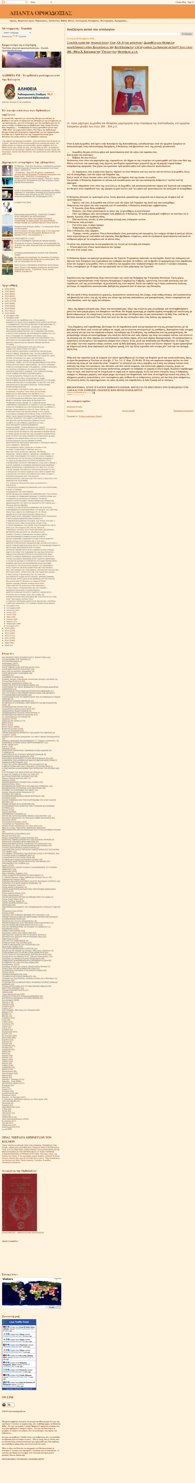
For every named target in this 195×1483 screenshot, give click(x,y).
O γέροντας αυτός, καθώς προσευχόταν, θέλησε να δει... (27, 523)
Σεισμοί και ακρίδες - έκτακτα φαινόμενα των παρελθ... (26, 427)
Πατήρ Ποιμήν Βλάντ (10, 899)
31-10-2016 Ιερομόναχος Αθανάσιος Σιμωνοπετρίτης (25, 398)
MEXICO (5, 1069)
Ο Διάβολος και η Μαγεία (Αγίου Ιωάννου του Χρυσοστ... (26, 438)
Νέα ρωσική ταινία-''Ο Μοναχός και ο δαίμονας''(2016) (26, 581)
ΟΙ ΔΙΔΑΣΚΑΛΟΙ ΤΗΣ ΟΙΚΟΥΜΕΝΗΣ (20, 492)
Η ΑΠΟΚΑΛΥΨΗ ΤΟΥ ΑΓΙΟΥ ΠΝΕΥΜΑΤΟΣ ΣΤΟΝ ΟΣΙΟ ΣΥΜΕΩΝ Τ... (32, 463)
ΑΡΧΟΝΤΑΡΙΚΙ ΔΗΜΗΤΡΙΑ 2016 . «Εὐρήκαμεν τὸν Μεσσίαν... (28, 327)
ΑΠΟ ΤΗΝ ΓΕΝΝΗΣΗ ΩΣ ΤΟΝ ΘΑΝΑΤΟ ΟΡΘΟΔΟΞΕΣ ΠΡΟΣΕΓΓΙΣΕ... (33, 570)
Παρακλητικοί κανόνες (11, 879)
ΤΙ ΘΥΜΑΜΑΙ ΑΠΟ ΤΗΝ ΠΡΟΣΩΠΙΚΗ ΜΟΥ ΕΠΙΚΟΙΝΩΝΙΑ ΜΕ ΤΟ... (31, 324)
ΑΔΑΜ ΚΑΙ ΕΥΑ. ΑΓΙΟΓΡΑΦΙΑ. (17, 481)
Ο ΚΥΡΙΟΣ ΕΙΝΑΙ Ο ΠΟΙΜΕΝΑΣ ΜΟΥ (17, 855)
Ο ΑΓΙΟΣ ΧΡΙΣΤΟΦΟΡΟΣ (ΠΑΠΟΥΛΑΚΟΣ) (19, 848)
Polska (5, 1089)
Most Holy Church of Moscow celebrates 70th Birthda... (26, 452)
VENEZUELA (7, 1117)
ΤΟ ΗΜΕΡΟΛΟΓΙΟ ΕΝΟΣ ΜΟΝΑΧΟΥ (17, 976)
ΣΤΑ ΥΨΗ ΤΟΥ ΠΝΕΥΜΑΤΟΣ (13, 941)
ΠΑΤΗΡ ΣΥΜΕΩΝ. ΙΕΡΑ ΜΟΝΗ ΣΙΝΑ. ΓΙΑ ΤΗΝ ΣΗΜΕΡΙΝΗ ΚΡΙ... (30, 353)
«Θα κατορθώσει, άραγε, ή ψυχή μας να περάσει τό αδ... (26, 447)
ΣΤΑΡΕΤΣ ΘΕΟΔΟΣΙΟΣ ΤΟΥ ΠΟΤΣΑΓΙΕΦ (19, 945)
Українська (6, 1125)
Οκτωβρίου (11, 606)
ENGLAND (6, 1038)
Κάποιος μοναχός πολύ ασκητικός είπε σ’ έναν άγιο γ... (26, 541)
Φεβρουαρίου (12, 624)
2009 (7, 643)
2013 (7, 633)
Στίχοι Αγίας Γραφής (10, 947)
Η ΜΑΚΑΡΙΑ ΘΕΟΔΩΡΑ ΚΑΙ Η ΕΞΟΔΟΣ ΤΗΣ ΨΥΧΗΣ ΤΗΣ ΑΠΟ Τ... (31, 521)
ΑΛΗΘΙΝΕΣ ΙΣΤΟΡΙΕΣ (11, 677)
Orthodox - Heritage (10, 1079)
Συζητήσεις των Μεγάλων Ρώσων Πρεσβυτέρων (21, 959)
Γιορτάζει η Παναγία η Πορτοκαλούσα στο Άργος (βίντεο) (26, 534)
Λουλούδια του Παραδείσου (13, 824)
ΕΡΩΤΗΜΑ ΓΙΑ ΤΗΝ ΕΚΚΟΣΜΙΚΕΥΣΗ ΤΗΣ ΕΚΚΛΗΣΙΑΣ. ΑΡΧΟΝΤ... (31, 340)
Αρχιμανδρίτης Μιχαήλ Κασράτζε (15, 711)
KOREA (5, 1065)
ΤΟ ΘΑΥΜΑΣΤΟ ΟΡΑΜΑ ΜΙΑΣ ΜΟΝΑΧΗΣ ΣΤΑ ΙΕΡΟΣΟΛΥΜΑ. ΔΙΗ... (31, 496)
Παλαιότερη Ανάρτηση (183, 411)
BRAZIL (5, 1016)
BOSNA (5, 1014)
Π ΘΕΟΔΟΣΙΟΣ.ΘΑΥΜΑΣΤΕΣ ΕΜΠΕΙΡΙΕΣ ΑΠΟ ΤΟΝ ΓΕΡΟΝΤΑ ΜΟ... (32, 487)
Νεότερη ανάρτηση (75, 411)
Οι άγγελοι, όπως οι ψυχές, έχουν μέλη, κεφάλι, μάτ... (26, 594)
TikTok (4, 1111)
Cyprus (5, 1026)
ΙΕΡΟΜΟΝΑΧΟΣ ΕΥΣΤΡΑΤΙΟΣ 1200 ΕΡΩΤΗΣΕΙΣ (22, 788)
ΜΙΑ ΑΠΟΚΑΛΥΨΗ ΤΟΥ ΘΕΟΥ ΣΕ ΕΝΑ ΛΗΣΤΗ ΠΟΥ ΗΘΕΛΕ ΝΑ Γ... (31, 503)
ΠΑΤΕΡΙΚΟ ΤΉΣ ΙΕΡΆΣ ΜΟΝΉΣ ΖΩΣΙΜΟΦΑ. (20, 883)
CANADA (6, 1018)
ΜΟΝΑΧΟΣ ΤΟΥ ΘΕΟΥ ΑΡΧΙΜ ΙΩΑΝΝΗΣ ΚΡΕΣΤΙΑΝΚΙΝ (25, 846)
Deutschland (7, 1032)
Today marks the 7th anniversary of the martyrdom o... (26, 585)
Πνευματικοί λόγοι (79, 394)
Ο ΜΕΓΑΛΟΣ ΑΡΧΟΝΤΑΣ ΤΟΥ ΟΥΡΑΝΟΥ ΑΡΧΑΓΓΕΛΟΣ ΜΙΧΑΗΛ (30, 603)
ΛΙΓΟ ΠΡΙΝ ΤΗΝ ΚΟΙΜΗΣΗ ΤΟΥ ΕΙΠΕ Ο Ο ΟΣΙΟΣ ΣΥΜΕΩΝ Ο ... (30, 456)
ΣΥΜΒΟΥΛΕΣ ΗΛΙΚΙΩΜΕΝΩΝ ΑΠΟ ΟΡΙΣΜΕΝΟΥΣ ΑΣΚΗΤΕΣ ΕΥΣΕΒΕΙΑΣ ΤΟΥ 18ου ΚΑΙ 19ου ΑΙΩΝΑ (26, 961)
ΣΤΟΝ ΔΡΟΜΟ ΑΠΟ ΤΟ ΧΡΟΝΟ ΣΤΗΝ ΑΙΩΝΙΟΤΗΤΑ (23, 953)
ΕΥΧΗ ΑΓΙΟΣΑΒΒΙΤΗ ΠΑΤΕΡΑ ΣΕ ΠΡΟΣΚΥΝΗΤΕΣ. (35, 241)
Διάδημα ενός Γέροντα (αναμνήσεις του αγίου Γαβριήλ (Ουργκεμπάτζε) (31, 737)
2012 (7, 636)
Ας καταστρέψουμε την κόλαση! (15, 717)
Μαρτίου (10, 621)
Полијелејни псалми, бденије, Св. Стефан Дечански (26, 403)
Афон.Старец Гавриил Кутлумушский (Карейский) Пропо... (28, 416)
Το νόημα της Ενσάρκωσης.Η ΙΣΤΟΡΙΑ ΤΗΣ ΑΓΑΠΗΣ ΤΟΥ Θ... (29, 460)
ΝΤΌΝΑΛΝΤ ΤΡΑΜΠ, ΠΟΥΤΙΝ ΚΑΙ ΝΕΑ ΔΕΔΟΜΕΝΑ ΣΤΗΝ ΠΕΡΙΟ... (31, 362)
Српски (5, 1123)
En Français (7, 1036)
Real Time (18, 1389)
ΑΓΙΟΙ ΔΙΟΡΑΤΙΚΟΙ (9, 665)
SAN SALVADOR (9, 1101)
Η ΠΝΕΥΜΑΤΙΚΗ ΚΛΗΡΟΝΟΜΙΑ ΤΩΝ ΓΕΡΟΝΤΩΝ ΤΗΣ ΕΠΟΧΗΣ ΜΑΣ (30, 768)
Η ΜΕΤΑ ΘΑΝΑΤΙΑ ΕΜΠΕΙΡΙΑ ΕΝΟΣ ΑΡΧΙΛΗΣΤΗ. (24, 519)
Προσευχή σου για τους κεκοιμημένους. (18, 921)
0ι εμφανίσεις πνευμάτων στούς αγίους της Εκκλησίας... (26, 391)
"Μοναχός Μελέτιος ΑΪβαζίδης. (17, 505)
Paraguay (6, 1085)
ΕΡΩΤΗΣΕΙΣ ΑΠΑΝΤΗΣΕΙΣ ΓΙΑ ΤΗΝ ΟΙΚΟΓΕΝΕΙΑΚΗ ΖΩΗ (25, 758)
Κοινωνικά (6, 820)
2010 (7, 640)
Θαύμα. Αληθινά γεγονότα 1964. (15, 778)
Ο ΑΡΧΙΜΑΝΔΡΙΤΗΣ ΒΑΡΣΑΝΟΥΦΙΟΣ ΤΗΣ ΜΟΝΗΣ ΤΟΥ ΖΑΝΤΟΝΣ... (32, 510)
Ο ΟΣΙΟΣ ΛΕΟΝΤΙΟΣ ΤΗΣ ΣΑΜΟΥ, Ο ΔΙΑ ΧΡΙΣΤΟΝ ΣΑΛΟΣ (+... (30, 418)
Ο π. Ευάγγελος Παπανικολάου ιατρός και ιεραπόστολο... (27, 483)
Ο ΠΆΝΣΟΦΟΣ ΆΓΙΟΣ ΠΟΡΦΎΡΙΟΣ (16, 857)
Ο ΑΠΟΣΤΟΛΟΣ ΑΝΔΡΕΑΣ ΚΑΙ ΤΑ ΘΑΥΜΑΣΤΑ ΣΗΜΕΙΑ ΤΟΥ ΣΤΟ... (31, 333)
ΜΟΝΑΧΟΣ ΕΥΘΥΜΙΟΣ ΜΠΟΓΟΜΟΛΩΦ (18, 842)
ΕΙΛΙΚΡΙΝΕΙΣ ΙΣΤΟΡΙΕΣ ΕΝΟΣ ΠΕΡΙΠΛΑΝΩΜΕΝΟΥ (23, 743)
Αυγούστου (10, 610)
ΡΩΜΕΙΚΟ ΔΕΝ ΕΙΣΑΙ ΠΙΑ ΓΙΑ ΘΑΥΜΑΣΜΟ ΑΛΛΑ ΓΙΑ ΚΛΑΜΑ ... (29, 563)
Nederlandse (7, 1071)
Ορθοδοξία (6, 871)
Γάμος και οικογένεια (10, 731)
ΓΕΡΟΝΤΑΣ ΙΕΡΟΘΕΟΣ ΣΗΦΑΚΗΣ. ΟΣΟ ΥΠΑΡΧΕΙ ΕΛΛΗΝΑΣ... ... (31, 371)
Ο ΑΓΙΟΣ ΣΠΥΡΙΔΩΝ (13, 490)
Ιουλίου (9, 612)
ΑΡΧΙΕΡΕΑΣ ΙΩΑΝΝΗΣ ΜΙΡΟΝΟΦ (16, 701)
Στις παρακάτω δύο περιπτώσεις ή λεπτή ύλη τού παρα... (27, 329)
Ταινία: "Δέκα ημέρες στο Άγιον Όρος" (20, 599)
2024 (7, 294)
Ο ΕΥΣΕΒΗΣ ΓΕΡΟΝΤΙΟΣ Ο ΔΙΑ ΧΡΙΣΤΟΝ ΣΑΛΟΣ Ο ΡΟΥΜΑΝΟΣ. (28, 854)
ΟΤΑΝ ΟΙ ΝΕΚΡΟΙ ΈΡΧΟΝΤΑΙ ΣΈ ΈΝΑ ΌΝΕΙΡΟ (21, 875)
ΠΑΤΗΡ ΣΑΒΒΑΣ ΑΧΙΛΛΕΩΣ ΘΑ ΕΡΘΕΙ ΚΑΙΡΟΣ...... (25, 373)
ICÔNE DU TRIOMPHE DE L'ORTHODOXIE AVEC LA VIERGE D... (31, 407)
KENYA (5, 1064)
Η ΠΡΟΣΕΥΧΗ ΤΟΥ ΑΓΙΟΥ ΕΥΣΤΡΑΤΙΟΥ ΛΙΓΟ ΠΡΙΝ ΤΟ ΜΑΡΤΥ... (30, 474)
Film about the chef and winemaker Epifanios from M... (26, 420)
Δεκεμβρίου (10, 316)
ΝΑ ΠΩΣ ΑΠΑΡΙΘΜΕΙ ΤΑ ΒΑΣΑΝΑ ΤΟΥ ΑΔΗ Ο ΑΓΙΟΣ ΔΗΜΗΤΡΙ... (30, 539)
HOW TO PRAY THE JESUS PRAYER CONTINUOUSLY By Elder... (31, 436)
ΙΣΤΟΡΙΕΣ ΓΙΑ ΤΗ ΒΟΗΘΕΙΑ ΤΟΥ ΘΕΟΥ (18, 790)
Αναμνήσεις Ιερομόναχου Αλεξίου (15, 683)
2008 (7, 645)
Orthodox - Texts (8, 1081)
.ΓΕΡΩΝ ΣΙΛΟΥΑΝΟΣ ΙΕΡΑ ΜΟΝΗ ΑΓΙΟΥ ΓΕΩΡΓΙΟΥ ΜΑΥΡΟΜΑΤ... (31, 559)
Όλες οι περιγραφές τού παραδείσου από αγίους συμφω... (27, 336)
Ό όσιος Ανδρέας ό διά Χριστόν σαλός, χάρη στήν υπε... (26, 389)
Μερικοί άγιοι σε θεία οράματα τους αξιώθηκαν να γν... (26, 394)
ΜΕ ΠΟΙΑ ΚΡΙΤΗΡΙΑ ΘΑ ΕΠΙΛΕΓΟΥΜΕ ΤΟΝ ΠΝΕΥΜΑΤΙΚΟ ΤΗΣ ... (31, 338)
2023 (7, 296)
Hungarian (6, 1050)
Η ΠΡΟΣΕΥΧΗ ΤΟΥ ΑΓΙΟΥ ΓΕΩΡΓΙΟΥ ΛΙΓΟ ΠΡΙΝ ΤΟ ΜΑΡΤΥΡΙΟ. (30, 472)
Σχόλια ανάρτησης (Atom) (90, 416)
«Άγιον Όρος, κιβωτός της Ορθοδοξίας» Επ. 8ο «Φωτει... (27, 512)
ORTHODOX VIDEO (10, 1083)
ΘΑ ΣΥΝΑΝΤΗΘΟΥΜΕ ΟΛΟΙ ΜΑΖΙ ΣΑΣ (18, 776)
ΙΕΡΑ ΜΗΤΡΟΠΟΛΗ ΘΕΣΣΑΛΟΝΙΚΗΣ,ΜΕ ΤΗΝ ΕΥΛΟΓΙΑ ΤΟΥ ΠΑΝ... (32, 597)
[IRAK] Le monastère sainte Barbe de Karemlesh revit (26, 400)
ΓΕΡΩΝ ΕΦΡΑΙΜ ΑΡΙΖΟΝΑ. (16, 387)
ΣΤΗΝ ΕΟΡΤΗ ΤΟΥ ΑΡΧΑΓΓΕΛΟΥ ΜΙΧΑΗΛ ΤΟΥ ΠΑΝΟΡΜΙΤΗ (29, 565)
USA (4, 1115)
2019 (7, 306)
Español (5, 1040)
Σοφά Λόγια (6, 939)
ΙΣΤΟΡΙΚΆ (6, 798)
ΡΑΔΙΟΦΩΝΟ (7, 929)
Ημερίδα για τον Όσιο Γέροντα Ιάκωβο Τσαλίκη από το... (26, 514)
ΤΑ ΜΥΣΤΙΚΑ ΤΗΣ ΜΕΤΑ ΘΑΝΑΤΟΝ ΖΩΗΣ (19, 968)
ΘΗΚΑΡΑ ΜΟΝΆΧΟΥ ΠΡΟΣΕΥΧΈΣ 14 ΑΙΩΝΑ (20, 782)
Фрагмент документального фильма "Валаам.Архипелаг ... (28, 342)
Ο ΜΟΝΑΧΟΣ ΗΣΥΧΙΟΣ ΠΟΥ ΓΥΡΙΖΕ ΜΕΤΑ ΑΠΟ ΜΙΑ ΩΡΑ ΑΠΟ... (30, 530)
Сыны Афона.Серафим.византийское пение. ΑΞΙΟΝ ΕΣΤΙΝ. (29, 414)
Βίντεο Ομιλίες (8, 727)
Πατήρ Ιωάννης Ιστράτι (11, 893)
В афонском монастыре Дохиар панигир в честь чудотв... (28, 411)
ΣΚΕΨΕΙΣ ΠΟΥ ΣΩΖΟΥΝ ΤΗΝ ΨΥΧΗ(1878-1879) (22, 935)
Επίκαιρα (5, 749)
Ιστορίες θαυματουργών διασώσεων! (17, 792)
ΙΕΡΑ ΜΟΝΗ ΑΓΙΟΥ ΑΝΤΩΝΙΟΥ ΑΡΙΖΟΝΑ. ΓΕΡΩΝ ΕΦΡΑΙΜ (28, 385)
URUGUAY (6, 1113)
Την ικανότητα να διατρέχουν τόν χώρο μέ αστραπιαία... (26, 369)
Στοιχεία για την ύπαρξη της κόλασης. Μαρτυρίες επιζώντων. (26, 951)
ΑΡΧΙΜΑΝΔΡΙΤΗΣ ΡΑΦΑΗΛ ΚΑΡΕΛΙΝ (17, 715)
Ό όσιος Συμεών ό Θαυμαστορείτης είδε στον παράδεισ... (27, 588)
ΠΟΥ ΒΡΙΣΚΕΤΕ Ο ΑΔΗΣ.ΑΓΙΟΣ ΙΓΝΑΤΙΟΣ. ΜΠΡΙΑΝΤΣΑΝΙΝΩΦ (30, 577)
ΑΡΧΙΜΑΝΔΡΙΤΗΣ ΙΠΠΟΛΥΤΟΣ (14, 707)
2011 (7, 638)
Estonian (5, 1042)
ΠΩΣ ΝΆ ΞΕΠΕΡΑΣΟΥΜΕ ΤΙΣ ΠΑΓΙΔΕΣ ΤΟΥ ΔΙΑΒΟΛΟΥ (25, 927)
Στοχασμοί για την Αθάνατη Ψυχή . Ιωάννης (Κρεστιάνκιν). (25, 957)
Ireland (5, 1056)
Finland (5, 1044)
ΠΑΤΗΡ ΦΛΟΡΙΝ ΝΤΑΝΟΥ (13, 903)
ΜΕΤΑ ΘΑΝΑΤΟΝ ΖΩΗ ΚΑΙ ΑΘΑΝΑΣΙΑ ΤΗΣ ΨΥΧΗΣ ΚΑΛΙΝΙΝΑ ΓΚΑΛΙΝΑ (31, 830)
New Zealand (7, 1073)
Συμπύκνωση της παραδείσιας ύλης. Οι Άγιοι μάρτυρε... (26, 320)
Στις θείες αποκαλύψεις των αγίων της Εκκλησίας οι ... (26, 358)
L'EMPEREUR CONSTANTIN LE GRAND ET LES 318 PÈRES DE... (31, 405)
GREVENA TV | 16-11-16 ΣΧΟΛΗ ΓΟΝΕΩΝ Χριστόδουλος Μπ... (29, 396)
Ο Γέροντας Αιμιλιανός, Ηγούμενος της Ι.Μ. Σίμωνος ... (26, 376)
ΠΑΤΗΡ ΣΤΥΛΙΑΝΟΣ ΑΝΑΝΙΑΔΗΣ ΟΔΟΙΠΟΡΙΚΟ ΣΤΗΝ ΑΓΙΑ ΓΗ (30, 556)
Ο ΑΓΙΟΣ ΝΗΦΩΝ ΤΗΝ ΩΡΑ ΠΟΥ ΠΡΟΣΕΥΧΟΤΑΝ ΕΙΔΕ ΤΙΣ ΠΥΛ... (31, 469)
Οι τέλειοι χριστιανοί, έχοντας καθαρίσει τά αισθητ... (24, 441)
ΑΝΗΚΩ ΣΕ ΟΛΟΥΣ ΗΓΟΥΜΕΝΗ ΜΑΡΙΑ (18, 685)
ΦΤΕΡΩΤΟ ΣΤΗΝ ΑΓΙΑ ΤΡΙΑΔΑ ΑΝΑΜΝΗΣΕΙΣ (20, 996)
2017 (7, 311)
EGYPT (5, 1034)
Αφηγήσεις (6, 719)
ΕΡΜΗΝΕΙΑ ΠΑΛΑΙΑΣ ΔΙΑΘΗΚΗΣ (15, 756)
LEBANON (6, 1067)
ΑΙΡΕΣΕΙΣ (6, 675)
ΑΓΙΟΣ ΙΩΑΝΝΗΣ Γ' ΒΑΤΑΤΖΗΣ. (18, 445)
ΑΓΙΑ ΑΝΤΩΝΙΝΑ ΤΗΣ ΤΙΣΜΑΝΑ (15, 659)
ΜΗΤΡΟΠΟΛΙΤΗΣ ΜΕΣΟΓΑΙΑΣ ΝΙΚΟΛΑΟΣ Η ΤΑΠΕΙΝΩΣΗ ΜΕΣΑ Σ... (32, 443)
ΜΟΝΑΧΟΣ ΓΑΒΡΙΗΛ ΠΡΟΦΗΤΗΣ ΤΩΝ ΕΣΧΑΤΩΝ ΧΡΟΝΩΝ (26, 840)
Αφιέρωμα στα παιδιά (10, 721)
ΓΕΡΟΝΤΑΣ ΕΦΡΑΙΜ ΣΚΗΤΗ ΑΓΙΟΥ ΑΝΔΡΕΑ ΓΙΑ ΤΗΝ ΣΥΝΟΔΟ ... (31, 550)
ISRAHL (5, 1058)
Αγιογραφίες (7, 663)
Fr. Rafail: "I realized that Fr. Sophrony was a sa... (24, 449)
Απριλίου (9, 619)
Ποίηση (5, 913)
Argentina (6, 1004)
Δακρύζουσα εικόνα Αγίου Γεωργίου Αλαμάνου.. (23, 590)
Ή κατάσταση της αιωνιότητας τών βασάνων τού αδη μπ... (27, 498)
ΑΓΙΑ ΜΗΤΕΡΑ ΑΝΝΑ (10, 661)
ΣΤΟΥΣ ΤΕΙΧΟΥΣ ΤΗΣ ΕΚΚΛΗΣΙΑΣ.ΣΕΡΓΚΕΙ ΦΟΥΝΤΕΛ (25, 955)
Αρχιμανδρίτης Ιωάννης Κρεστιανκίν (16, 709)
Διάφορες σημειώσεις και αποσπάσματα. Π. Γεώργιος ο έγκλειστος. (29, 741)
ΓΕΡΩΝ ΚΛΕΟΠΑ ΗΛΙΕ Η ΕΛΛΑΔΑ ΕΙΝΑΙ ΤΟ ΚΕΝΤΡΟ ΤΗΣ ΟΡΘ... (31, 382)
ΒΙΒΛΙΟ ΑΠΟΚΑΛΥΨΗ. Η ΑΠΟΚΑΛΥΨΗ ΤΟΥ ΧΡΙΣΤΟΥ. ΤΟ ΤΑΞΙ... (30, 467)
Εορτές (5, 747)
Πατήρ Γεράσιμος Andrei (12, 885)
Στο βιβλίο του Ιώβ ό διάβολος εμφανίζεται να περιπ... (25, 423)
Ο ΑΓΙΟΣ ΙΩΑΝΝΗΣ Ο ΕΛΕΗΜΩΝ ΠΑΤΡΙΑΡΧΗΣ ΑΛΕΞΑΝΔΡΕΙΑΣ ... (31, 465)
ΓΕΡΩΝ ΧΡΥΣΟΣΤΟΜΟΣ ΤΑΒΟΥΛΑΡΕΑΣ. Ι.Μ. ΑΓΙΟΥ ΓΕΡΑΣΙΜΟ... (31, 365)
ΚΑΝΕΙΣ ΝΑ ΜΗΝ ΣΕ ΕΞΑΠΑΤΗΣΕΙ (16, 804)
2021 (7, 301)
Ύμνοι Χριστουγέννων (11, 994)
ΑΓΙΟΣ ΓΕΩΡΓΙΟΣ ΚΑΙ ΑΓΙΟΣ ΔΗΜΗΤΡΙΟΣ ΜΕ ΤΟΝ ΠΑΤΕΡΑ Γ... (30, 568)
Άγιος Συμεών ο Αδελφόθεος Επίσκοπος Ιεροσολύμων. (36, 265)
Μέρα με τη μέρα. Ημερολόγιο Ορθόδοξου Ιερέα (21, 828)
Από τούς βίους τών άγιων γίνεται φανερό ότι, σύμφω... (26, 378)
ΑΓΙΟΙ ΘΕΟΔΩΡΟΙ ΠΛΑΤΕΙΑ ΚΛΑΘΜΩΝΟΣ (22, 425)
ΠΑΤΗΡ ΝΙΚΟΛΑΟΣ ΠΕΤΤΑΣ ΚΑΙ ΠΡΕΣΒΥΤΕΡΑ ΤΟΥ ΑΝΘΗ (26, 897)
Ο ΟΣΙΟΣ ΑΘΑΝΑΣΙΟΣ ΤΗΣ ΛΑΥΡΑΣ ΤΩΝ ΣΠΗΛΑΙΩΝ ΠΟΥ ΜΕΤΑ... (31, 525)
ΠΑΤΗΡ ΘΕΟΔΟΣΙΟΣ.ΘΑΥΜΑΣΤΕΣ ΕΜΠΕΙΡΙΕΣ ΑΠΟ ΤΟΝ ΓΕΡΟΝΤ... (32, 494)
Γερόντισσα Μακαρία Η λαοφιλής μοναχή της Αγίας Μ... (26, 536)
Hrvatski (5, 1048)
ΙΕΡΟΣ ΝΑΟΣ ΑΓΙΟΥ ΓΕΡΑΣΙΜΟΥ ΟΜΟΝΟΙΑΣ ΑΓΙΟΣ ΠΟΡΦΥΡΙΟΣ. (31, 516)
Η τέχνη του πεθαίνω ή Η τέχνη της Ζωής (18, 774)
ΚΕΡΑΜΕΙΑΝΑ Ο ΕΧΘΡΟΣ (12, 814)
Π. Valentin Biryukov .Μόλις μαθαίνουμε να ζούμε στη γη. (25, 877)
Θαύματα (5, 780)
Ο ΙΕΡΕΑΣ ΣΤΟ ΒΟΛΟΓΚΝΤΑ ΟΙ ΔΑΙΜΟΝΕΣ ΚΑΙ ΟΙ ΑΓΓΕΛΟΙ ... (30, 507)
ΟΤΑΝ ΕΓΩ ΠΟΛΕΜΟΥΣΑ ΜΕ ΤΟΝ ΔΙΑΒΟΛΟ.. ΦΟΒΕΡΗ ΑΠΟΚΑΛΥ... (32, 367)
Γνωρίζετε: (6, 735)
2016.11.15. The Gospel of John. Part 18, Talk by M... (25, 528)
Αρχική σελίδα (128, 411)
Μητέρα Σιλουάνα (9, 836)
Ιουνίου (9, 615)
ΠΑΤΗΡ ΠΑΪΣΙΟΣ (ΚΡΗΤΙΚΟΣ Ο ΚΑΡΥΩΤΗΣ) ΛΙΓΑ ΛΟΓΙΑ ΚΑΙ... (29, 351)
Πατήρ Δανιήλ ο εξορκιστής (13, 887)
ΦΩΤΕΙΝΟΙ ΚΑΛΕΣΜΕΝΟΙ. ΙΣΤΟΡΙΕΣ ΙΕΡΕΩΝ (20, 998)
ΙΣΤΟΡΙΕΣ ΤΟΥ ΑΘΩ (10, 794)
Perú (4, 1087)
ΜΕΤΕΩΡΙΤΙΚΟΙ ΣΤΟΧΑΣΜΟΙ (13, 834)
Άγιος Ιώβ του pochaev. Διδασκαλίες (17, 671)
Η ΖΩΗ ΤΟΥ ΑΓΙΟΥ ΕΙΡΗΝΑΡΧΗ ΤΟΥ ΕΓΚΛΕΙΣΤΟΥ (23, 764)
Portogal (5, 1091)
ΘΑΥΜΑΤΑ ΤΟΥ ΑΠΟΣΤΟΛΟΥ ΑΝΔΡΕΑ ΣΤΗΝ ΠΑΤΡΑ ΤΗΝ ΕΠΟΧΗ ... (32, 322)
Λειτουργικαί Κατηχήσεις (12, 822)
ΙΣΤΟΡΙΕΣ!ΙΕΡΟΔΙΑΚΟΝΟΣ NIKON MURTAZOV (21, 796)
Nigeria (5, 1075)
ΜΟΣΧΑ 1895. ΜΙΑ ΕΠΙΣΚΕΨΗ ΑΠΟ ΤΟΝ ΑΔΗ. (23, 547)
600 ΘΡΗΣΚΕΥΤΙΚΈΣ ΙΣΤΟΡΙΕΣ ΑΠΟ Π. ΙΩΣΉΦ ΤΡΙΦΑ (24, 657)
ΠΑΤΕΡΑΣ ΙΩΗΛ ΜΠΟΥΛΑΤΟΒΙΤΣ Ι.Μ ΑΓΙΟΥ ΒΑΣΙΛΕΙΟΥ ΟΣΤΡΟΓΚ (29, 881)
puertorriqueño (8, 1093)
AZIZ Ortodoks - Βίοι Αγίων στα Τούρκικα (18, 1010)
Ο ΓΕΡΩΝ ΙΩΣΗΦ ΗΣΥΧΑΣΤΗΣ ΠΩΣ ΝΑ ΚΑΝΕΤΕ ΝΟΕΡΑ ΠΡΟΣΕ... (31, 432)
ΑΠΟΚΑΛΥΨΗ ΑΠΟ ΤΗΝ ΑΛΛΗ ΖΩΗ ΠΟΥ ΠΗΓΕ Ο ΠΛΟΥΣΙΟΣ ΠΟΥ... (32, 478)
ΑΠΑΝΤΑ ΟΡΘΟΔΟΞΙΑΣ (41, 12)
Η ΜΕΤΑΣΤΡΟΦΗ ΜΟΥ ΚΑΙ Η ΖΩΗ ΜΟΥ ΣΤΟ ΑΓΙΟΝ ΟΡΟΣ (26, 766)
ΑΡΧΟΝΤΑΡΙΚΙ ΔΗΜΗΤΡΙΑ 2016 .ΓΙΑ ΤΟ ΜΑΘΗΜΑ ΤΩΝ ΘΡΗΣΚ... (30, 331)
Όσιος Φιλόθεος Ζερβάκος (12, 873)
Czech (4, 1028)
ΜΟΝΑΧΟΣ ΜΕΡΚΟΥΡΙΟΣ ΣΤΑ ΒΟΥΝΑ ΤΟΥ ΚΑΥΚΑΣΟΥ (25, 844)
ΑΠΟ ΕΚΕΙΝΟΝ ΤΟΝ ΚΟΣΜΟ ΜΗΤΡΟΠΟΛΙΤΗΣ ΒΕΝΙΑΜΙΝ (26, 691)
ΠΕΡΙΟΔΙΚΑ (7, 905)
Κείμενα (5, 810)
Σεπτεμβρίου (11, 608)
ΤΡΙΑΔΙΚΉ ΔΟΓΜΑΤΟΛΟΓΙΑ (13, 990)
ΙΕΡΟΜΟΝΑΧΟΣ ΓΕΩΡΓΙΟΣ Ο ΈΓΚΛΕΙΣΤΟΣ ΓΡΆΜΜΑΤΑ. (25, 786)
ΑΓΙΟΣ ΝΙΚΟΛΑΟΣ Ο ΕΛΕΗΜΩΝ (15, 673)
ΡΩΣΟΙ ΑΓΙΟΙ (11, 485)
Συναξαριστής (7, 964)
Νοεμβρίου (11, 318)
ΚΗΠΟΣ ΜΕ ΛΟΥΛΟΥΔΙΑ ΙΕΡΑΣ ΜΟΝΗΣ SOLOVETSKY (24, 816)
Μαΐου (9, 617)
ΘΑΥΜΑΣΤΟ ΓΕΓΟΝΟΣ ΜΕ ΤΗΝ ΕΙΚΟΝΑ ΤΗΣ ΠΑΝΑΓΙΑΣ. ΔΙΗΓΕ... (31, 356)
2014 (7, 631)
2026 (7, 289)
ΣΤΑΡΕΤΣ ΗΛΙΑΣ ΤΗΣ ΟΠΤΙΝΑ (14, 943)
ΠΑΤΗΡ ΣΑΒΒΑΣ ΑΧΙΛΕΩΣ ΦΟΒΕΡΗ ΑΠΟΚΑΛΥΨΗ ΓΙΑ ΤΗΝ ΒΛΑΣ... (31, 380)
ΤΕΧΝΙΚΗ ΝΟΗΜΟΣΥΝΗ (12, 974)
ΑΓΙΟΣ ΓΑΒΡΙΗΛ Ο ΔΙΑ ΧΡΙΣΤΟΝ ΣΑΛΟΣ (18, 667)
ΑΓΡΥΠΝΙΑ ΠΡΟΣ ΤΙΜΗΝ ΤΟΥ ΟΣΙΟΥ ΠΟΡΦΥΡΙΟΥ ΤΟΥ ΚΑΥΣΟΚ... (32, 429)
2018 (7, 308)
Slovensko (6, 1103)
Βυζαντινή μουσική (9, 729)
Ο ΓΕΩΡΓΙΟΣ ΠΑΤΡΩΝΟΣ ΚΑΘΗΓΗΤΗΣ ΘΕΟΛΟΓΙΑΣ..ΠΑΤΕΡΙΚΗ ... (31, 601)
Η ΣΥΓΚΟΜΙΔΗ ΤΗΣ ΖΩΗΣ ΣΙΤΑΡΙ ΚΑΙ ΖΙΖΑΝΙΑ (21, 772)
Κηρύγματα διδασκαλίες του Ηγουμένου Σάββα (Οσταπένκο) (26, 818)
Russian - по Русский (11, 1097)
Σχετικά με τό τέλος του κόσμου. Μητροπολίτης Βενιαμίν (25, 966)
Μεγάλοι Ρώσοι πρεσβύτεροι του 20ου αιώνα (20, 826)
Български (6, 1121)
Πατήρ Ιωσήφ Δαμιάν (10, 895)
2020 (7, 303)
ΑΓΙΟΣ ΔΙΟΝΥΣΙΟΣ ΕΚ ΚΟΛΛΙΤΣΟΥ (16, 669)
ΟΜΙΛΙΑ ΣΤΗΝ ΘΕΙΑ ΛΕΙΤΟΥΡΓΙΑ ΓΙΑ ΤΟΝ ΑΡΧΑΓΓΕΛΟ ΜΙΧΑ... (29, 554)
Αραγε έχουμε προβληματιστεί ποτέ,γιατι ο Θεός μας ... (26, 347)
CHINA (5, 1022)
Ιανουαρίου (11, 626)
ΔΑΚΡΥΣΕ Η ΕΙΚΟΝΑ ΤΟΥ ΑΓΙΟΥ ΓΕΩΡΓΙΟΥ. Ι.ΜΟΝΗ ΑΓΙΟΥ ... (29, 592)
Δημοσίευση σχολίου (74, 407)
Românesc (6, 1095)
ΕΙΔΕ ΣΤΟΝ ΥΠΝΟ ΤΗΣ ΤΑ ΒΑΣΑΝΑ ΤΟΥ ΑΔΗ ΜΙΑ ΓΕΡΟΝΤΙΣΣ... (30, 552)
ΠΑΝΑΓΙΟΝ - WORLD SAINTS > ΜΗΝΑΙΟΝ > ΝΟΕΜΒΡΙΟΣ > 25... (30, 454)
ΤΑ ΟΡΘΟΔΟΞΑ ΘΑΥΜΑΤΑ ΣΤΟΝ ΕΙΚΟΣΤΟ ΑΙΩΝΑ (22, 970)
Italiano (5, 1060)
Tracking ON (27, 1389)
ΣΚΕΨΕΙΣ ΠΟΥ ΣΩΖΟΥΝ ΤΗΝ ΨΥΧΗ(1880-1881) (22, 937)
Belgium (5, 1012)
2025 (7, 291)
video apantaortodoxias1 (12, 1119)
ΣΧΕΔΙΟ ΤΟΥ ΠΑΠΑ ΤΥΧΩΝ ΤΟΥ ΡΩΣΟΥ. (22, 349)
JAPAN (5, 1062)
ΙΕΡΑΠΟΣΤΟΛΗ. (8, 784)
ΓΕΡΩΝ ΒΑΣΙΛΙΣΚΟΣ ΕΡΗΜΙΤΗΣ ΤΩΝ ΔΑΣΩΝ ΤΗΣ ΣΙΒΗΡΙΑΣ (27, 733)
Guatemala (6, 1046)
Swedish (5, 1105)
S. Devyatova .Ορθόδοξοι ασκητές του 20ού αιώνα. (23, 1099)
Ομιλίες (5, 865)
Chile (4, 1020)
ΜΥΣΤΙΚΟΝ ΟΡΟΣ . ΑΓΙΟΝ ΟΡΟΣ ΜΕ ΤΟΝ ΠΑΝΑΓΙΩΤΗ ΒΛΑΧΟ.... (31, 572)
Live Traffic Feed (19, 1322)
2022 (7, 299)
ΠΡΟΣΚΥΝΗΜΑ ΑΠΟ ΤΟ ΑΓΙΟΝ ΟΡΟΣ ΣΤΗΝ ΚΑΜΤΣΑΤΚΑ (26, 923)
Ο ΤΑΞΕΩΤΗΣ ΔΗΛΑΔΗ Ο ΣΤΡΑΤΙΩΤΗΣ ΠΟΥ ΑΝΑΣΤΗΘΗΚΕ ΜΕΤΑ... (32, 561)
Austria (5, 1008)
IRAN (4, 1054)
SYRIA (4, 1109)
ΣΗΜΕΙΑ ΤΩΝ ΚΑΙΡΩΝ (11, 931)
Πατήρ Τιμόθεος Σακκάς (12, 901)
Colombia (6, 1024)
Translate (22, 37)
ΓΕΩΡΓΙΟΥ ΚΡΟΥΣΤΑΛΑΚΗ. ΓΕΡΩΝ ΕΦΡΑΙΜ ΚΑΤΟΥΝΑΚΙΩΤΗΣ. (30, 501)
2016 (7, 313)
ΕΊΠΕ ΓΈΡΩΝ (7, 745)
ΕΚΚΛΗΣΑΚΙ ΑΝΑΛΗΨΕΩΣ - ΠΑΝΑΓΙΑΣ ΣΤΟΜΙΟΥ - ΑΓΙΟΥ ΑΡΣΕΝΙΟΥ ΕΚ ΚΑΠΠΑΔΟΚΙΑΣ (35, 215)
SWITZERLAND (8, 1107)
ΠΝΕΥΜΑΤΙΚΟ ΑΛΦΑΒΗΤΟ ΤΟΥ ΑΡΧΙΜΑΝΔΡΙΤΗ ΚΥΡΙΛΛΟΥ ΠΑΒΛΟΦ (31, 907)
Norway (5, 1077)
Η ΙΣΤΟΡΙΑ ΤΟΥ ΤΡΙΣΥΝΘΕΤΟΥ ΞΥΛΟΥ (18, 239)
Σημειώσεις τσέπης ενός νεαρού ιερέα (17, 933)
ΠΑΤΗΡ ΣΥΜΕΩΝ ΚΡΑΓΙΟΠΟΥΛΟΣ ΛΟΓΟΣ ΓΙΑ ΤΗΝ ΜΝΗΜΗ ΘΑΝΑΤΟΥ (33, 545)
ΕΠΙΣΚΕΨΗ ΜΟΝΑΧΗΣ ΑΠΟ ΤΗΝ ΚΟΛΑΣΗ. (22, 476)
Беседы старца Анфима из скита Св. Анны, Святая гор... (28, 409)
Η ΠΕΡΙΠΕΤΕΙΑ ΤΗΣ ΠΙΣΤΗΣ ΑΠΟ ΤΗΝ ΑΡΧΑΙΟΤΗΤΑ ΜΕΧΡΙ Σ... (30, 458)
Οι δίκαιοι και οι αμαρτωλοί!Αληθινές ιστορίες (20, 859)
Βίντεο (4, 725)
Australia (5, 1006)
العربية (4, 1129)
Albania (5, 1002)
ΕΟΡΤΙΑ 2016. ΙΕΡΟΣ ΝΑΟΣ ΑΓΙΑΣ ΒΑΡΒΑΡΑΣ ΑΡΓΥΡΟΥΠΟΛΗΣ (30, 579)
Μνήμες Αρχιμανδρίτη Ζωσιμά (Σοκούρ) (18, 838)
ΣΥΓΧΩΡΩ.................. (14, 344)
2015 (7, 628)
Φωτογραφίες (7, 1000)
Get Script (9, 1389)
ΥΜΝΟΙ (5, 992)
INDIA (4, 1052)
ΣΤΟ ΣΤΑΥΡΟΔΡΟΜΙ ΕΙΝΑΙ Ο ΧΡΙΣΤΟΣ (18, 949)
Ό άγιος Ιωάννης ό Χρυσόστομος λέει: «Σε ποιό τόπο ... (26, 574)
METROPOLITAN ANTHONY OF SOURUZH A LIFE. (25, 532)
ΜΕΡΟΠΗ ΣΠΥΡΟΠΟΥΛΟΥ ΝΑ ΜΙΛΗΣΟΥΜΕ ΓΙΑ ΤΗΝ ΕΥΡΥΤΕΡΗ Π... (32, 543)
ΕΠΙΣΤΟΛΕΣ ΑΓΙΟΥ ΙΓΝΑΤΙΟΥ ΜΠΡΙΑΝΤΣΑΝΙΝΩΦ (22, 754)
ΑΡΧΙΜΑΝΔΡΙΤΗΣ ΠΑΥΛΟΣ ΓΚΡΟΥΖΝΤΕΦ (19, 713)
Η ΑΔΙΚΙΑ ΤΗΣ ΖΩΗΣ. (23, 202)
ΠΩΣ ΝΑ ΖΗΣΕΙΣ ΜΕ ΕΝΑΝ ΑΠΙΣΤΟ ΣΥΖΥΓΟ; (20, 925)
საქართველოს (8, 1127)
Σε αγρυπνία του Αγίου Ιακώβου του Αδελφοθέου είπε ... (26, 360)
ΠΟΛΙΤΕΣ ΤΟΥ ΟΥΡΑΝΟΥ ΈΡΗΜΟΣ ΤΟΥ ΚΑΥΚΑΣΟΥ (24, 915)
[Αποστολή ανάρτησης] (93, 392)
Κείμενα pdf (6, 812)
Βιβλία (4, 723)
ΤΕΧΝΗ (5, 972)
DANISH (5, 1030)
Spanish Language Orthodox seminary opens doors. (25, 583)
